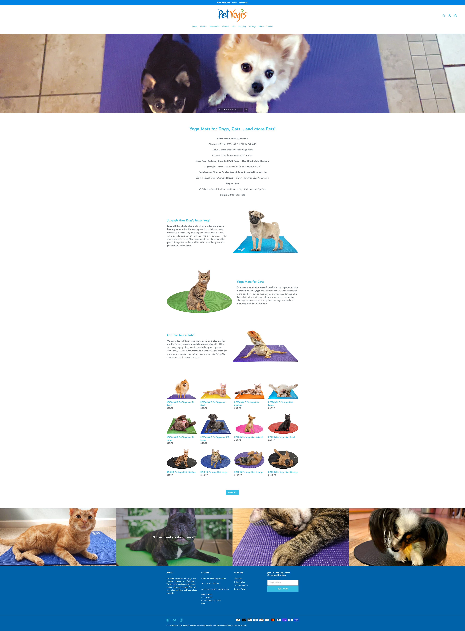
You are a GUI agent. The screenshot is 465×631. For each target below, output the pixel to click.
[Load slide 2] (226, 110)
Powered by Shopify (240, 625)
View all (232, 492)
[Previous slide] (219, 109)
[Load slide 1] (224, 110)
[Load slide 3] (228, 110)
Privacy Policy (240, 589)
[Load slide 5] (233, 110)
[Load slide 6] (235, 110)
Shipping (238, 578)
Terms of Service (241, 585)
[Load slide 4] (231, 110)
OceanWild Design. (226, 625)
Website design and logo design (207, 625)
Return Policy (239, 581)
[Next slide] (239, 109)
